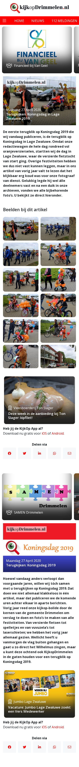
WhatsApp (54, 453)
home (19, 21)
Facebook (9, 453)
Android (58, 433)
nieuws (37, 21)
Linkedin (39, 453)
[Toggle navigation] (4, 20)
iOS (44, 433)
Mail (69, 453)
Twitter (24, 453)
